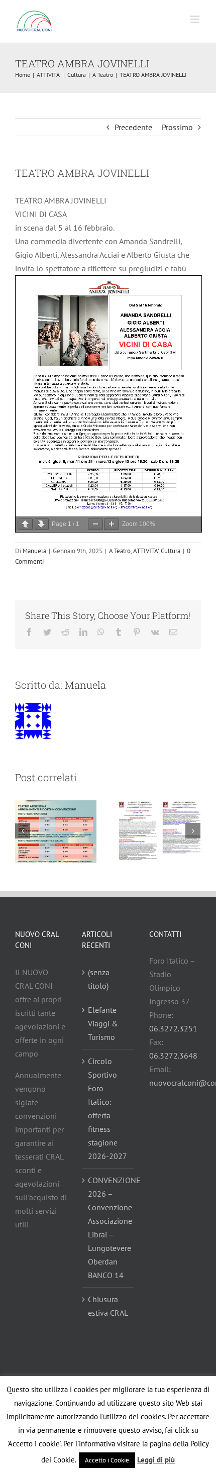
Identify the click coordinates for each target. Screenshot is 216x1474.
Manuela (34, 551)
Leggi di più (156, 1459)
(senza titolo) (99, 979)
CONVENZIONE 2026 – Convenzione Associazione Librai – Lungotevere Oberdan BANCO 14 (108, 1227)
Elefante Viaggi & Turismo (103, 1023)
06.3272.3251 (173, 1028)
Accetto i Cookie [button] (107, 1460)
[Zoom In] (111, 524)
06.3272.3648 (173, 1055)
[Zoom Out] (95, 524)
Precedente (133, 127)
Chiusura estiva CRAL (108, 1306)
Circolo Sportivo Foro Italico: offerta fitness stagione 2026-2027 (107, 1108)
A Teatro (120, 551)
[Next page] (41, 524)
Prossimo (177, 127)
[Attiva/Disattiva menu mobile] (195, 19)
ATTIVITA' (145, 551)
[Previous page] (25, 524)
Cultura (170, 551)
